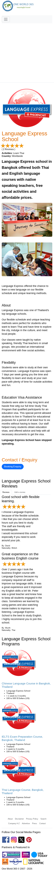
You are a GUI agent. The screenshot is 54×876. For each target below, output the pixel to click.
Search (43, 819)
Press (34, 823)
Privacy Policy (32, 819)
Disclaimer (19, 819)
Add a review (19, 492)
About (10, 819)
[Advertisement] (27, 52)
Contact (42, 823)
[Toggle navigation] (6, 19)
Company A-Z (14, 823)
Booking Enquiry (12, 466)
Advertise (26, 823)
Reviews (6, 492)
